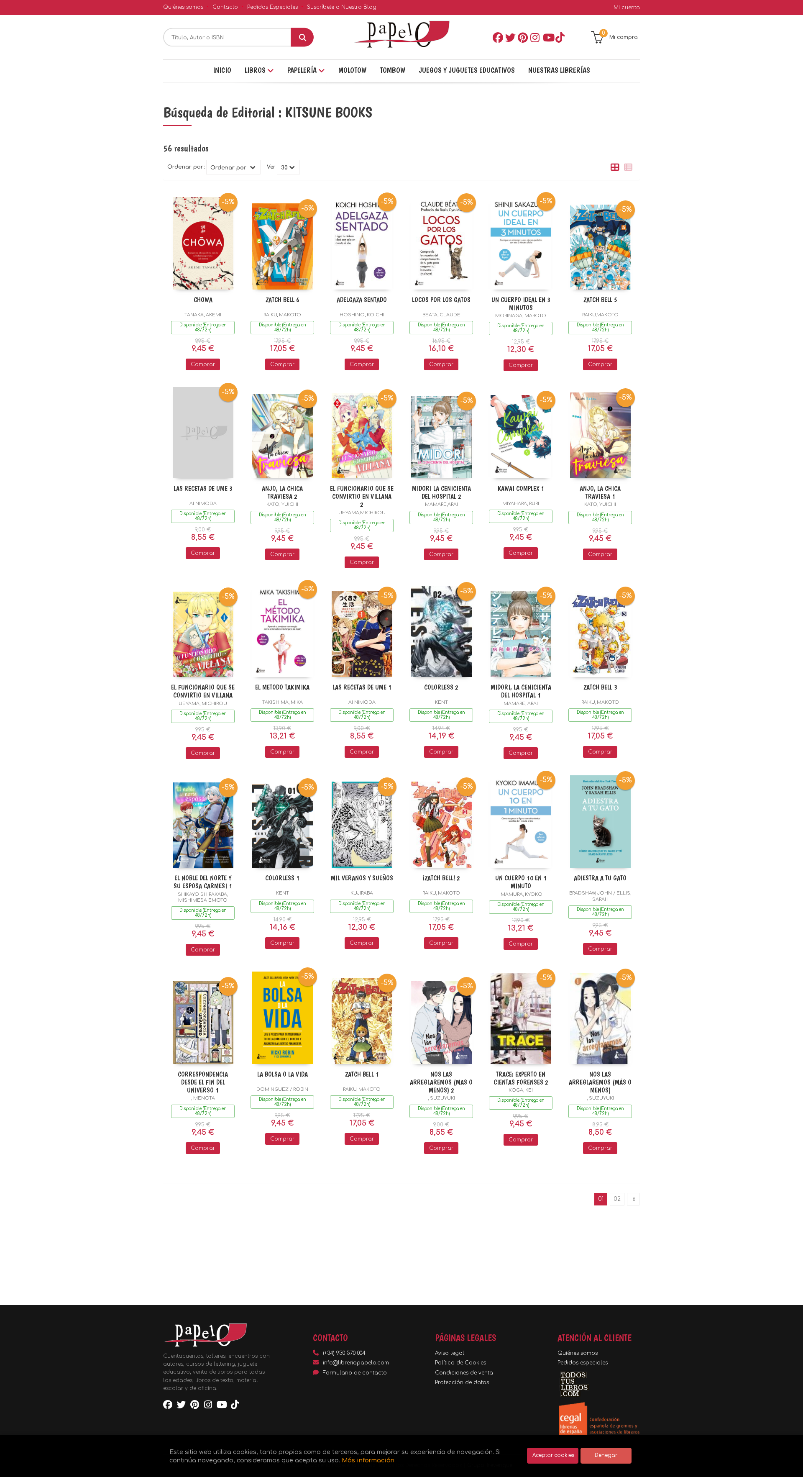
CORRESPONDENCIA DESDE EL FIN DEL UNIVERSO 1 (203, 1082)
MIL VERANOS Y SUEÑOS (362, 878)
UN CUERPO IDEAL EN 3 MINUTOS (520, 304)
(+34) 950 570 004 (344, 1353)
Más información (368, 1460)
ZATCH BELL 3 (600, 687)
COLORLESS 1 (282, 878)
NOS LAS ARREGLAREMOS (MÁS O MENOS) (600, 1082)
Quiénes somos (183, 7)
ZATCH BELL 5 (600, 300)
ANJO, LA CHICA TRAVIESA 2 (282, 492)
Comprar (203, 364)
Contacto (225, 7)
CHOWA (203, 300)
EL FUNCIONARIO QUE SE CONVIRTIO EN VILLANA (203, 691)
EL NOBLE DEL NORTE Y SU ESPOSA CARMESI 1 (203, 882)
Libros (256, 70)
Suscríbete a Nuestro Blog (341, 7)
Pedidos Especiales (272, 7)
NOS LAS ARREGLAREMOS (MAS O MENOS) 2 (441, 1082)
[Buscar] (302, 37)
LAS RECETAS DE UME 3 (203, 488)
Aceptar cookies (553, 1455)
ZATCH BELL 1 (362, 1074)
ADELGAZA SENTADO (362, 300)
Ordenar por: (186, 167)
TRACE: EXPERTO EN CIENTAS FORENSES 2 (521, 1078)
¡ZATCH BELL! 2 (441, 878)
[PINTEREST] (522, 37)
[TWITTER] (509, 37)
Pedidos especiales (582, 1363)
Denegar (606, 1455)
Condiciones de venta (464, 1373)
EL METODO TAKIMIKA (282, 687)
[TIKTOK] (560, 37)
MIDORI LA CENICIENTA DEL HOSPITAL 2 (441, 492)
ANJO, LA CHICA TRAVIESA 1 (600, 492)
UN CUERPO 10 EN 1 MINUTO (521, 882)
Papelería (302, 70)
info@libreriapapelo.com (356, 1363)
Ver (271, 167)
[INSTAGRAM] (535, 37)
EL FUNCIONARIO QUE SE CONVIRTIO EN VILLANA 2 (362, 496)
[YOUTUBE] (547, 37)
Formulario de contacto (355, 1373)
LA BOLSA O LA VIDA (282, 1074)
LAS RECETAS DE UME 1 (361, 687)
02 (617, 1199)
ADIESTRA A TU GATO (600, 878)
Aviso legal (449, 1353)
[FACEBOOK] (497, 37)
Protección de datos (462, 1382)
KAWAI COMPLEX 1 (521, 488)
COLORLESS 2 (441, 687)
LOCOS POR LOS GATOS (441, 300)
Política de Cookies (460, 1363)
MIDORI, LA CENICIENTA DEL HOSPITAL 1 (521, 691)
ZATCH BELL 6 (282, 300)
